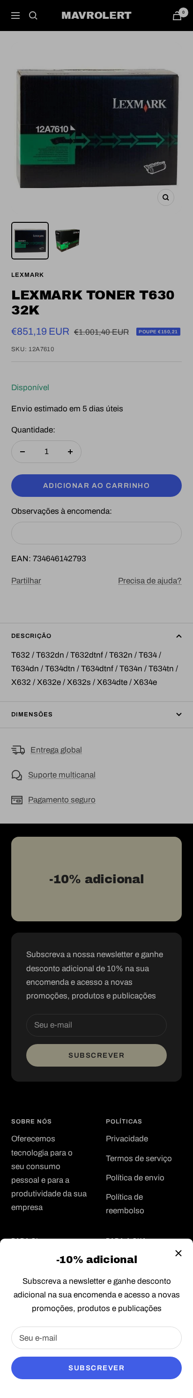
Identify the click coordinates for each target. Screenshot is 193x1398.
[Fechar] (178, 1253)
